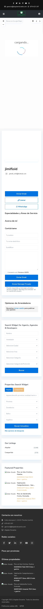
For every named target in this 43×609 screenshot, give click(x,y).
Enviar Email (21, 194)
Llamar (22, 200)
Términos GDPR (23, 272)
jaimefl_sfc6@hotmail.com (17, 174)
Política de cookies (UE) (10, 606)
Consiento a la (18, 272)
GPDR (22, 606)
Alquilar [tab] (9, 390)
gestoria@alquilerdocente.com (15, 527)
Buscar (21, 370)
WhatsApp (22, 207)
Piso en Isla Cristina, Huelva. (24, 564)
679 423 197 (34, 7)
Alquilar (7, 447)
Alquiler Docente (10, 530)
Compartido (9, 452)
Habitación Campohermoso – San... (26, 484)
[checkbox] (6, 272)
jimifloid (11, 169)
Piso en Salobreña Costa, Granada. (24, 495)
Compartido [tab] (19, 390)
